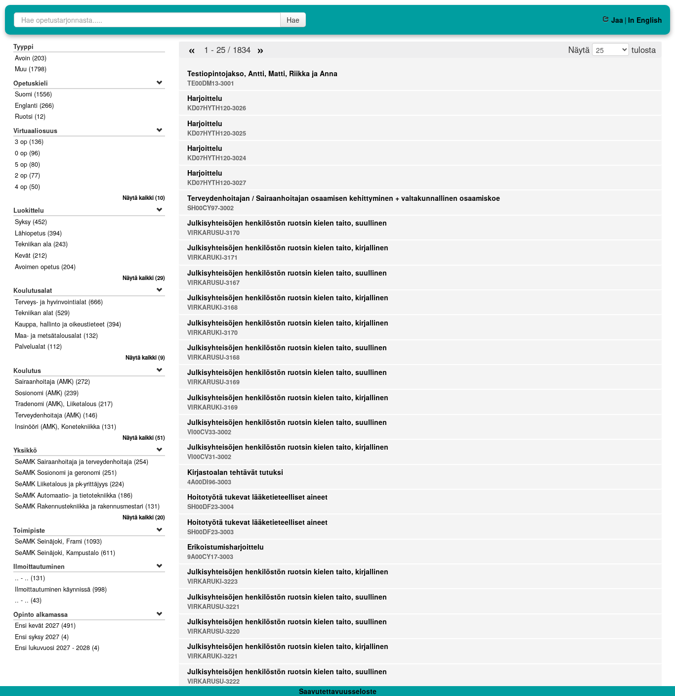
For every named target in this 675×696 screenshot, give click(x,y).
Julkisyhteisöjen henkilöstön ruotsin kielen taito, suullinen (287, 223)
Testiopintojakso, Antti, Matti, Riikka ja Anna (262, 73)
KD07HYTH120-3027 (216, 182)
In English (645, 20)
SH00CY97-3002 (210, 207)
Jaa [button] (617, 20)
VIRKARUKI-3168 (212, 307)
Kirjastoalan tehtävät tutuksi (235, 472)
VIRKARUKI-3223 (212, 581)
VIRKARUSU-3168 (213, 357)
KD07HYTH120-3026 (216, 107)
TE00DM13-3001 (210, 83)
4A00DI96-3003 (209, 481)
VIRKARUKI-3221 (212, 655)
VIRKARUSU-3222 (213, 681)
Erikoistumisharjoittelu (225, 547)
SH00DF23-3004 (210, 506)
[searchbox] (147, 19)
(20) (144, 517)
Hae (293, 20)
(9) (145, 357)
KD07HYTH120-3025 (216, 133)
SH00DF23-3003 (210, 531)
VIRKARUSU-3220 (213, 631)
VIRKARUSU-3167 (213, 282)
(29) (144, 277)
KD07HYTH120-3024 (216, 157)
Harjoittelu (204, 98)
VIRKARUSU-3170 (213, 232)
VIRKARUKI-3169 (212, 407)
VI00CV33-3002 (209, 431)
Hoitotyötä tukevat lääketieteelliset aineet (257, 497)
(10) (144, 197)
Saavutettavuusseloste (338, 691)
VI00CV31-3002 (209, 456)
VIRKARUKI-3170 (212, 332)
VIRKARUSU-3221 (213, 606)
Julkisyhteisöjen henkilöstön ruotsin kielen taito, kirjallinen (287, 247)
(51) (144, 437)
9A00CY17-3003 (210, 556)
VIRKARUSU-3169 (213, 381)
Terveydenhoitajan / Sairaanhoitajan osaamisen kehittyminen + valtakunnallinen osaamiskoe (343, 198)
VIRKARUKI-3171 (212, 257)
